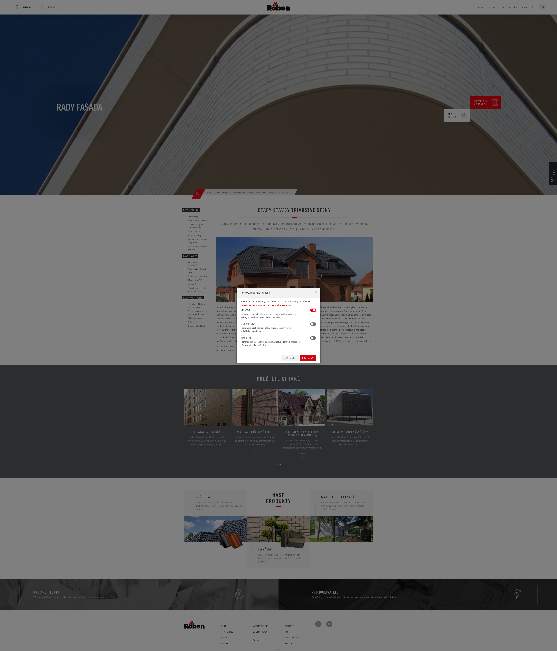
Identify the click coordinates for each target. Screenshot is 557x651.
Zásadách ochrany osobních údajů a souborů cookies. (266, 304)
